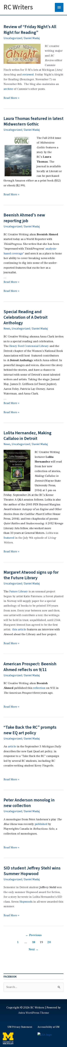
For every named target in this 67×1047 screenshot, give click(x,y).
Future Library (18, 591)
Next (33, 949)
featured (9, 538)
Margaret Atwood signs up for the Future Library (31, 575)
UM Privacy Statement (20, 1027)
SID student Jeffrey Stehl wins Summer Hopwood (32, 871)
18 (33, 942)
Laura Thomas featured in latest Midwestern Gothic (33, 121)
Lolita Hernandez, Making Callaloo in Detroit (27, 436)
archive (8, 89)
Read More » (11, 98)
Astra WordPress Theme (33, 1013)
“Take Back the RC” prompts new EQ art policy (30, 730)
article (12, 746)
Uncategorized (13, 38)
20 (49, 942)
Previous (33, 935)
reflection (39, 688)
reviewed (28, 74)
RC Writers (18, 7)
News (7, 329)
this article (19, 629)
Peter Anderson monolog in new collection (29, 803)
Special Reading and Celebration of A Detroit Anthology (26, 317)
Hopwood (25, 901)
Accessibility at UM (48, 1027)
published (41, 824)
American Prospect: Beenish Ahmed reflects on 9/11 (30, 667)
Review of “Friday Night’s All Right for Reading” (30, 29)
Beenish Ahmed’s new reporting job (24, 218)
